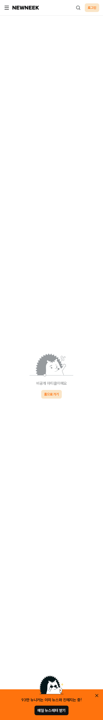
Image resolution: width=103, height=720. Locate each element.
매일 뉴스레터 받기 (51, 710)
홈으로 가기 (51, 394)
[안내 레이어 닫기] (96, 695)
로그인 (92, 8)
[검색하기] (78, 8)
